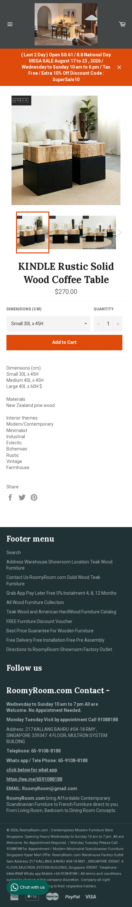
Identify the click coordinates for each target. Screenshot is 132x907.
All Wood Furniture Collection (35, 602)
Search (13, 552)
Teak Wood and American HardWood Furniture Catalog (61, 611)
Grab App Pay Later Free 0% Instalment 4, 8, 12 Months (61, 593)
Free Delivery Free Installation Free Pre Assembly (55, 640)
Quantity (104, 309)
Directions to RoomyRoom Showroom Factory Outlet (59, 649)
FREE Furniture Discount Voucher (39, 621)
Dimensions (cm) (23, 309)
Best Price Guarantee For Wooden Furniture (50, 630)
